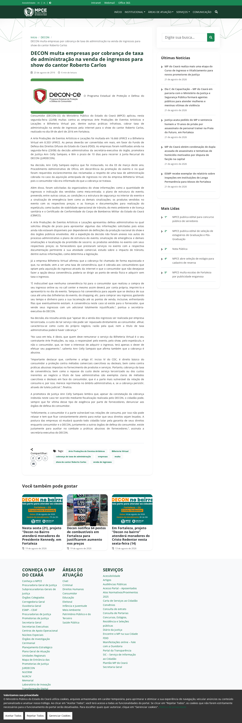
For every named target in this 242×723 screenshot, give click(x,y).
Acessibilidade (111, 576)
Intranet (96, 2)
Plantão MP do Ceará (115, 663)
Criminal (68, 585)
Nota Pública (179, 249)
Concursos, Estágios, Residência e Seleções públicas (116, 621)
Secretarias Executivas (35, 626)
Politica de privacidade (172, 707)
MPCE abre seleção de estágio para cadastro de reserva (193, 260)
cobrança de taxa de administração (73, 456)
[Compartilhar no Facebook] (33, 458)
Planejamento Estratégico (37, 647)
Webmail (109, 2)
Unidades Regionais (34, 655)
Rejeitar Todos (35, 715)
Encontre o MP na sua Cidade (120, 633)
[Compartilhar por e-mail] (33, 463)
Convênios (109, 605)
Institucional (134, 12)
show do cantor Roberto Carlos (71, 462)
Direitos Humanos (73, 589)
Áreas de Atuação (159, 12)
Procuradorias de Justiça (36, 614)
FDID (105, 638)
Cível (65, 581)
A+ (39, 2)
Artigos (107, 580)
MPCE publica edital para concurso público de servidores (193, 219)
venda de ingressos (102, 462)
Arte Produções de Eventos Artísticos (87, 451)
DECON (45, 37)
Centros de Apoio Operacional (40, 630)
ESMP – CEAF (29, 610)
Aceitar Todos (13, 715)
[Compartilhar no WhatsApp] (45, 458)
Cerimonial (28, 643)
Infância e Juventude (75, 605)
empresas (103, 456)
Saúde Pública (71, 622)
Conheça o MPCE (32, 581)
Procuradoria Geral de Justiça (39, 585)
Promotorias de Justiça (35, 618)
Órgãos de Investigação (36, 639)
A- (45, 2)
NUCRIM (27, 672)
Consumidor (70, 593)
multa (117, 456)
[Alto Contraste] (50, 2)
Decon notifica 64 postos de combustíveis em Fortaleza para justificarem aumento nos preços (86, 535)
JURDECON (28, 668)
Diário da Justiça (112, 629)
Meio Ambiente (72, 610)
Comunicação (202, 12)
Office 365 (124, 2)
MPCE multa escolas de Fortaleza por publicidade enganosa (191, 274)
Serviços (182, 12)
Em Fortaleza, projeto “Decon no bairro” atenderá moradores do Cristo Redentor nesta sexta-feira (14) (131, 535)
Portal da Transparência (117, 650)
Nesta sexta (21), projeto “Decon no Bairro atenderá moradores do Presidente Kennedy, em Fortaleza (41, 535)
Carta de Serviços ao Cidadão (120, 600)
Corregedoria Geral (33, 601)
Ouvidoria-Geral (31, 605)
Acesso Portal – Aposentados (120, 588)
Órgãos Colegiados (33, 597)
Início (118, 12)
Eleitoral (67, 601)
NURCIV (26, 676)
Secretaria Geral (31, 622)
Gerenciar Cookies (60, 715)
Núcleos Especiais (32, 635)
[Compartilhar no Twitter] (39, 458)
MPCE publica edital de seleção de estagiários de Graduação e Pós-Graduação (192, 235)
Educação (68, 597)
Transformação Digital (35, 688)
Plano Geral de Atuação (36, 651)
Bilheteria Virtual (120, 451)
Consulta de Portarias (115, 613)
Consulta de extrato (114, 609)
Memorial (27, 680)
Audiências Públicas (115, 584)
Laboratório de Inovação (36, 684)
